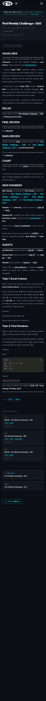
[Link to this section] (19, 54)
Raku (17, 399)
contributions (35, 218)
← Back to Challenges (12, 46)
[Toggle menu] (41, 3)
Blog (9, 28)
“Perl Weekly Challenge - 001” (24, 194)
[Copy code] (41, 360)
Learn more (35, 14)
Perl (10, 399)
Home (3, 28)
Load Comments (13, 501)
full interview (30, 65)
